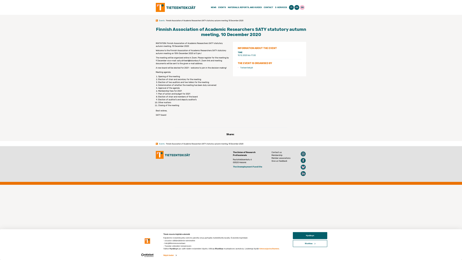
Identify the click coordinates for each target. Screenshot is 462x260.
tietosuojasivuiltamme (269, 249)
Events (222, 7)
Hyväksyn (310, 235)
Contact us (277, 152)
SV (296, 7)
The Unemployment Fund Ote (247, 167)
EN (302, 7)
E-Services (281, 7)
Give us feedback (279, 161)
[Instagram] (301, 154)
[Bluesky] (301, 167)
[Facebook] (301, 160)
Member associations (281, 158)
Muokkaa (308, 243)
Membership (277, 155)
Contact (268, 7)
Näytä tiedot (168, 255)
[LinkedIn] (301, 174)
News (213, 7)
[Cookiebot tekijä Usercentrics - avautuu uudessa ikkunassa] (147, 255)
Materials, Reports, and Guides (245, 7)
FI (291, 7)
